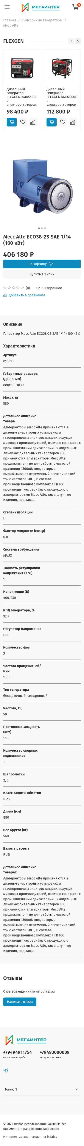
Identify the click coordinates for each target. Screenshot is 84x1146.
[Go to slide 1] (39, 228)
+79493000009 (55, 1052)
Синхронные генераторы (42, 20)
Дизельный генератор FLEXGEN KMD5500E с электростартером (22, 97)
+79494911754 (17, 1052)
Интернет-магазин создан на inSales (30, 1137)
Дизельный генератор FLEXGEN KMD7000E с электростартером (62, 97)
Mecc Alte (10, 25)
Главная (9, 20)
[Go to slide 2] (42, 228)
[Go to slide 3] (45, 228)
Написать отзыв (20, 1002)
